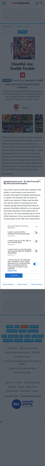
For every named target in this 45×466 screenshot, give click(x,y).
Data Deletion (8, 284)
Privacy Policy (36, 284)
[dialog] (22, 233)
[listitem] (22, 227)
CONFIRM (14, 275)
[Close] (40, 181)
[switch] (35, 232)
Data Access (22, 284)
